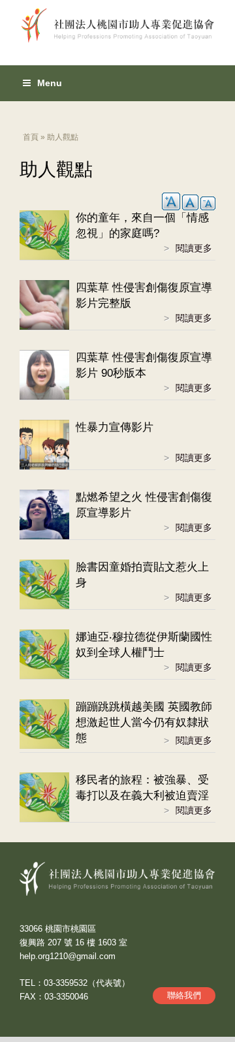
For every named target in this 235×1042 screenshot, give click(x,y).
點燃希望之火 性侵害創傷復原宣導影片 (144, 505)
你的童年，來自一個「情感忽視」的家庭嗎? (142, 226)
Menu (49, 83)
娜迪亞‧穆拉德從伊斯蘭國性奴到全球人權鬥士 (144, 645)
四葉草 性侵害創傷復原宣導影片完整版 (144, 295)
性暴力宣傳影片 (114, 427)
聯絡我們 (184, 995)
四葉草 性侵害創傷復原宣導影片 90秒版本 (144, 365)
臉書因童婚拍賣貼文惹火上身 (142, 575)
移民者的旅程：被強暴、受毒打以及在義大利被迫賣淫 (142, 788)
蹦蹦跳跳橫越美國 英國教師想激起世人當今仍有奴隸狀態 (144, 722)
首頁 (31, 137)
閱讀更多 (195, 249)
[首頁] (117, 21)
